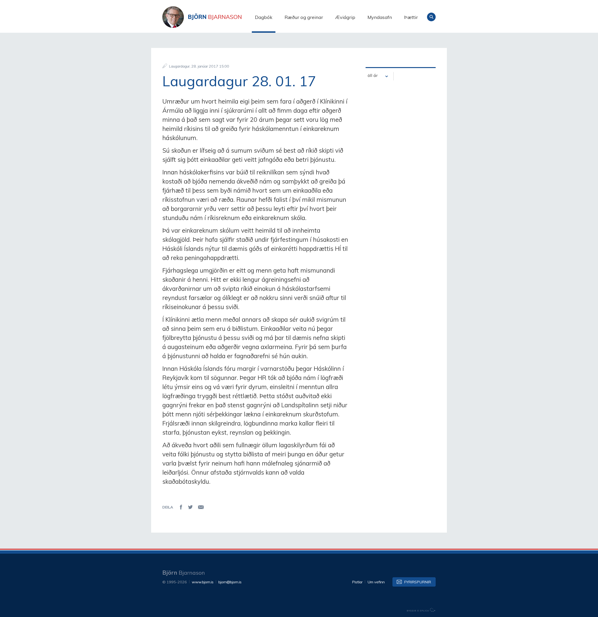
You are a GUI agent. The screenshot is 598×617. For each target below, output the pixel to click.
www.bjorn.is (203, 582)
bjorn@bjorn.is (230, 582)
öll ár (373, 75)
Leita (431, 17)
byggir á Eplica (421, 610)
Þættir (411, 17)
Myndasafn (379, 17)
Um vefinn (376, 582)
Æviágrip (345, 17)
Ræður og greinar (304, 17)
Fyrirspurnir (417, 582)
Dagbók (263, 17)
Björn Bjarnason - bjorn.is (209, 17)
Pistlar (357, 582)
